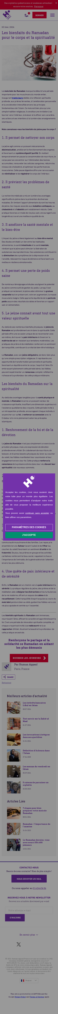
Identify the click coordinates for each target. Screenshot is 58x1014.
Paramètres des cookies (29, 527)
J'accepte (29, 535)
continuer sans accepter (37, 513)
